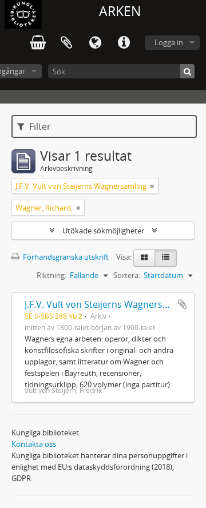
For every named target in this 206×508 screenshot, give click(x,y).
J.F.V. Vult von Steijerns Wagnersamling (108, 304)
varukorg (37, 43)
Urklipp (66, 43)
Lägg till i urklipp (182, 304)
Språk (95, 43)
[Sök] (187, 71)
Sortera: (126, 275)
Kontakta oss (33, 444)
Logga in (168, 42)
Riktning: (51, 275)
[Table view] (165, 258)
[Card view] (144, 258)
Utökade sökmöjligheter (103, 230)
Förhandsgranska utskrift (65, 257)
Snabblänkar (123, 43)
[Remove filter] (152, 186)
